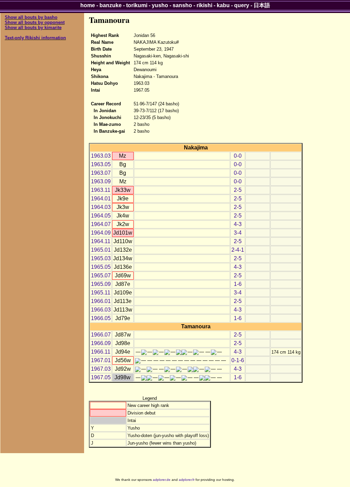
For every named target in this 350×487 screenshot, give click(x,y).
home (87, 5)
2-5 (238, 190)
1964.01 (101, 198)
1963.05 (101, 164)
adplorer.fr (186, 480)
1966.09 (101, 343)
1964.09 (101, 233)
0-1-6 (237, 360)
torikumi (136, 5)
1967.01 (101, 360)
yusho (160, 5)
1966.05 (101, 318)
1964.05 (101, 216)
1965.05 (101, 267)
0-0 (238, 156)
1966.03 (101, 310)
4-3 (238, 224)
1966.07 (101, 335)
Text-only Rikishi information (35, 37)
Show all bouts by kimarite (33, 27)
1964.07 (101, 224)
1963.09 (101, 181)
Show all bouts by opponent (35, 22)
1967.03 (101, 369)
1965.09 (101, 284)
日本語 (262, 5)
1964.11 (100, 241)
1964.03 (101, 207)
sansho (182, 5)
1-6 (238, 284)
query (241, 5)
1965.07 (101, 275)
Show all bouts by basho (31, 17)
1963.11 (100, 190)
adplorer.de (162, 480)
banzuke (110, 5)
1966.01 (101, 301)
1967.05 (101, 377)
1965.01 (101, 250)
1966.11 (100, 352)
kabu (223, 5)
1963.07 (101, 173)
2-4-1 (237, 250)
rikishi (204, 5)
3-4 (238, 233)
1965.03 (101, 258)
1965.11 (100, 292)
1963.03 (101, 156)
